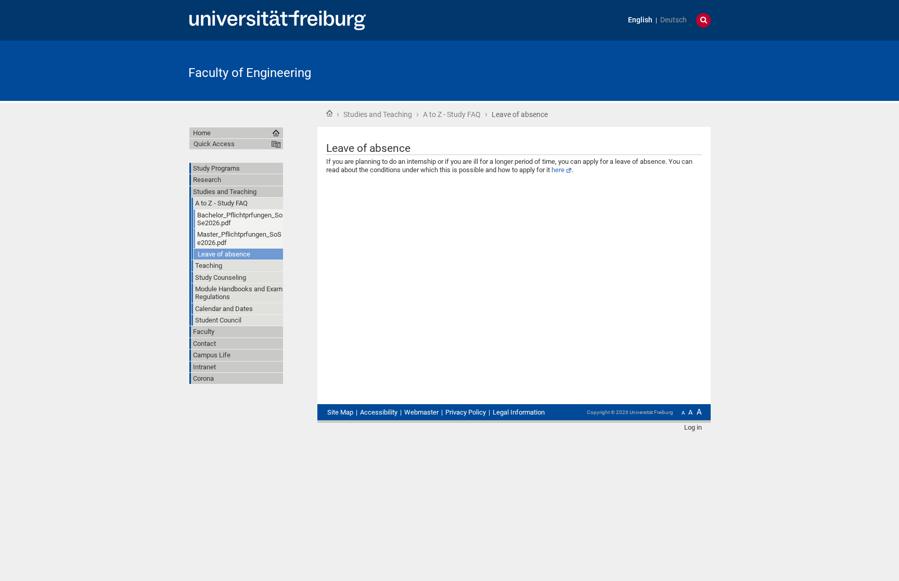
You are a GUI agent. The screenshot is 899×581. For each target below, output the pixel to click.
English (640, 20)
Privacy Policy (465, 412)
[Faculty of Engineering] (660, 70)
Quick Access (214, 144)
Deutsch (673, 20)
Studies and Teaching (377, 114)
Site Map (340, 412)
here (557, 170)
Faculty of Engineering (249, 73)
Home (329, 113)
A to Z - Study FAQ (452, 114)
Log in (693, 427)
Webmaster (421, 412)
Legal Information (519, 412)
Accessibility (378, 412)
